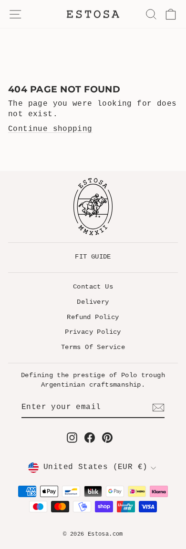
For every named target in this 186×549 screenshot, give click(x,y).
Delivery (93, 302)
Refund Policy (93, 317)
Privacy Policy (93, 332)
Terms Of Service (93, 347)
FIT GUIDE (93, 256)
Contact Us (93, 286)
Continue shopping (50, 129)
